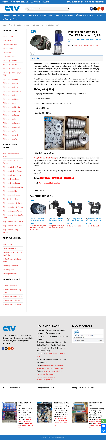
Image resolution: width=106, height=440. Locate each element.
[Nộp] (68, 9)
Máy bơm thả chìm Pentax (12, 211)
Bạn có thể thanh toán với (11, 388)
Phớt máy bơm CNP (10, 65)
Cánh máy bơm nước (51, 25)
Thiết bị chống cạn (10, 274)
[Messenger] (103, 430)
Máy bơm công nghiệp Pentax (11, 162)
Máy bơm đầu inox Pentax (12, 171)
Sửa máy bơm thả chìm (11, 300)
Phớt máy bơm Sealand (11, 123)
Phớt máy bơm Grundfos (12, 91)
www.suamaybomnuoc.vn (46, 374)
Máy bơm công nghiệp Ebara (11, 155)
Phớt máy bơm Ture (10, 131)
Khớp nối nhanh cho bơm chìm (12, 260)
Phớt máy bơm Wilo (10, 139)
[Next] (102, 217)
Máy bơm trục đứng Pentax (13, 222)
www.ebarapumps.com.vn (46, 377)
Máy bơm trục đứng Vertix (12, 226)
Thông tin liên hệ (10, 19)
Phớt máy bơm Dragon (11, 79)
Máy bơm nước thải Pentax (13, 207)
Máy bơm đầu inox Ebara (12, 167)
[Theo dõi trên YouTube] (102, 9)
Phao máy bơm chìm (10, 266)
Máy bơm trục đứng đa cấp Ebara (13, 216)
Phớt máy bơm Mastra (11, 99)
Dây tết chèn (8, 37)
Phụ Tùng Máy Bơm (64, 15)
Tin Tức (98, 15)
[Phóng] (32, 53)
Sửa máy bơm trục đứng (12, 304)
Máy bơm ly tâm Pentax (11, 183)
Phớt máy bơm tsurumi (11, 127)
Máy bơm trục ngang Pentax (10, 231)
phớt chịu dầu (8, 41)
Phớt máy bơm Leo (10, 95)
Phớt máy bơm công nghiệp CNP (13, 74)
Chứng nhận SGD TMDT (45, 388)
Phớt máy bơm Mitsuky (11, 107)
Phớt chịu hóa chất (10, 45)
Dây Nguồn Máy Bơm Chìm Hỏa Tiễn (12, 253)
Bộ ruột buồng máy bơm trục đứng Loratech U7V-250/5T (38, 228)
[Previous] (29, 217)
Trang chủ (6, 15)
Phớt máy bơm (19, 15)
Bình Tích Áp (7, 244)
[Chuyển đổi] (32, 58)
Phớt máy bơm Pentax (11, 115)
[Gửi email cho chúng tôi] (95, 9)
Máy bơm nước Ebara (10, 191)
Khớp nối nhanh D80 (74, 226)
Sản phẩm (17, 25)
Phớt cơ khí (7, 53)
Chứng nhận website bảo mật (83, 388)
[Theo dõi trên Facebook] (91, 9)
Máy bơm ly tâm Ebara (11, 179)
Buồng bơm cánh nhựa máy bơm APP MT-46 (56, 227)
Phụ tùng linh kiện (31, 25)
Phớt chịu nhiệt (8, 49)
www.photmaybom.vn (44, 380)
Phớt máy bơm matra (10, 103)
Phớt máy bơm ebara (10, 83)
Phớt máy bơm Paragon (11, 111)
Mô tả (36, 58)
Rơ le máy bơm (8, 270)
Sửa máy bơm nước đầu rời (12, 296)
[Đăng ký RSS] (99, 9)
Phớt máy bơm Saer (10, 119)
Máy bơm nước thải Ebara (12, 203)
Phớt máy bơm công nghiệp (13, 69)
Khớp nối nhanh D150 (93, 226)
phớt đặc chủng (8, 57)
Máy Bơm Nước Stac (10, 199)
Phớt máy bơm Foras (10, 87)
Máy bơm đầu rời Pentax (12, 175)
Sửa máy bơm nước (83, 15)
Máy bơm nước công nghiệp (40, 15)
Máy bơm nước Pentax (11, 195)
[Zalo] (103, 426)
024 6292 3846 (51, 354)
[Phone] (103, 421)
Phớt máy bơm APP (10, 61)
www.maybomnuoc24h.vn (52, 371)
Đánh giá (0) (39, 191)
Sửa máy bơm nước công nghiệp (12, 291)
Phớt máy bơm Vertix (11, 135)
